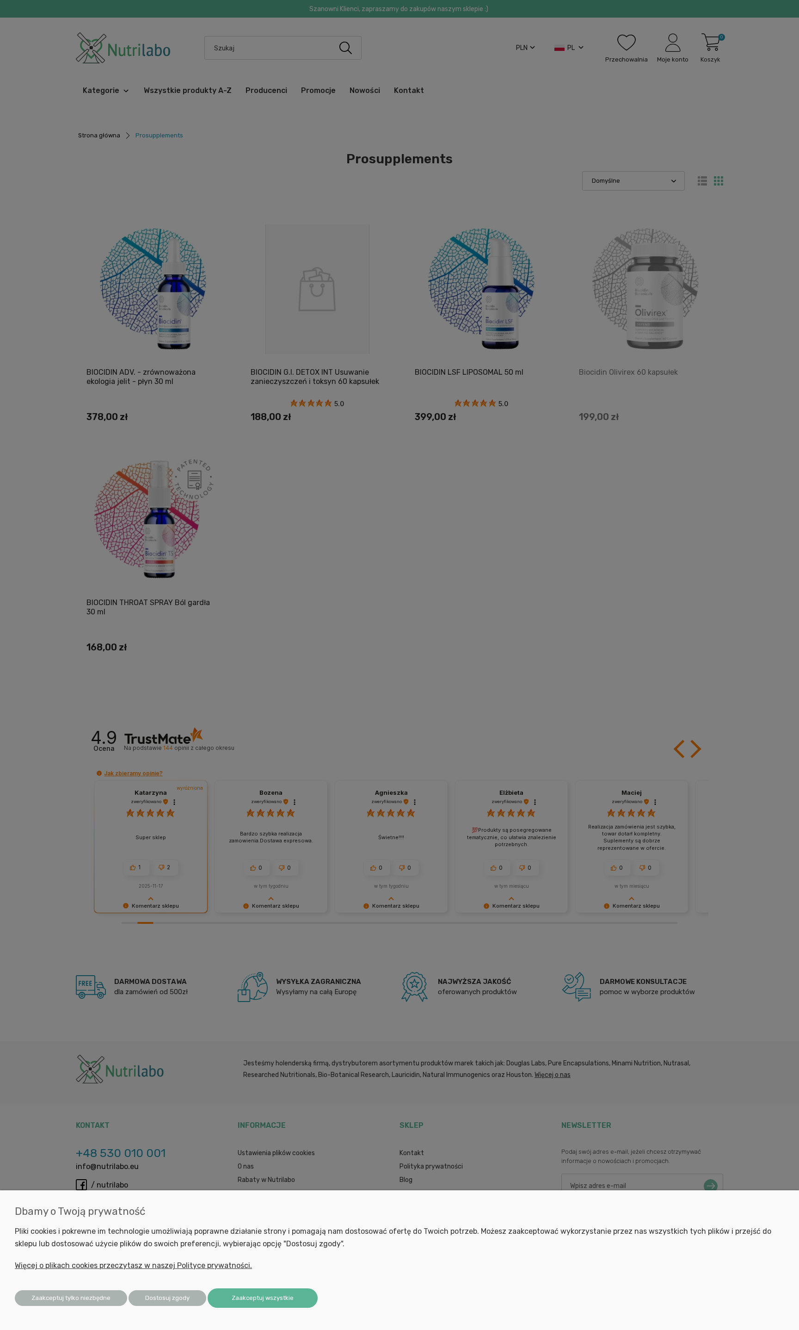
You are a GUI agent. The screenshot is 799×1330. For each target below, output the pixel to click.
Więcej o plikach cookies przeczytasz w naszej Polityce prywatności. (133, 1265)
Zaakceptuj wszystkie (263, 1297)
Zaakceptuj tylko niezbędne (71, 1297)
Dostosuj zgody (167, 1297)
